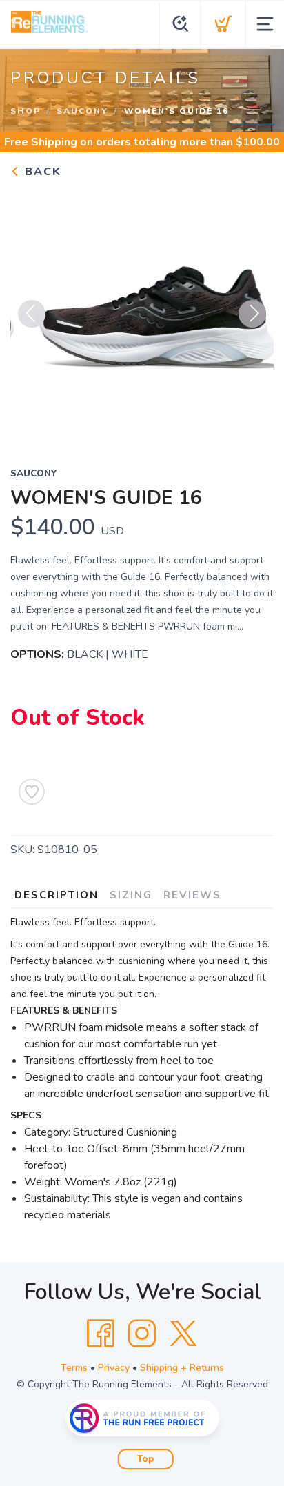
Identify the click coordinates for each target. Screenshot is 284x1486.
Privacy (114, 1367)
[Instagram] (142, 1333)
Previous (31, 314)
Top (145, 1459)
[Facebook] (100, 1333)
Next (252, 314)
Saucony (82, 111)
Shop (25, 111)
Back (41, 171)
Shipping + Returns (182, 1367)
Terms (74, 1367)
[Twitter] (183, 1333)
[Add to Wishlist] (32, 792)
